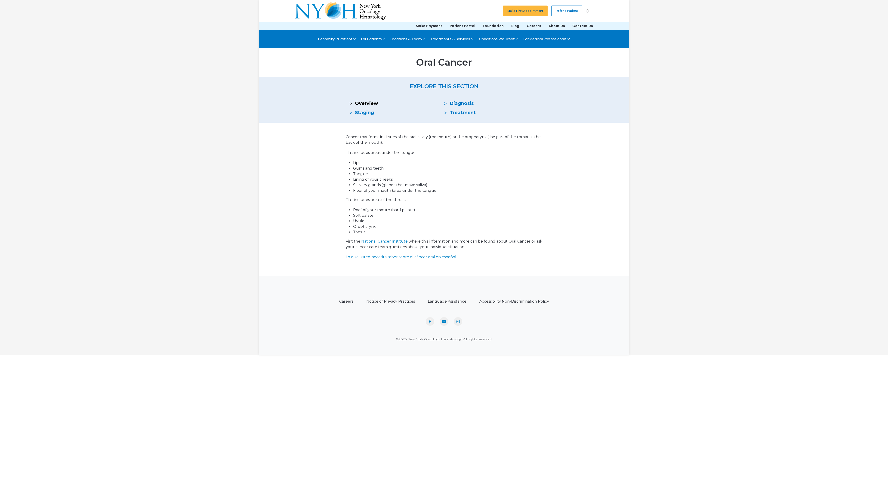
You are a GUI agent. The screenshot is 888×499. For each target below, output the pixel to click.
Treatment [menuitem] (463, 112)
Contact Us (582, 26)
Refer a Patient (567, 10)
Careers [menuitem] (346, 301)
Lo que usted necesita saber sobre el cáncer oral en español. (401, 257)
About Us (557, 26)
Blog (515, 26)
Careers (534, 26)
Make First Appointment (525, 10)
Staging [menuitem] (364, 112)
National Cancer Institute (384, 241)
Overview (366, 103)
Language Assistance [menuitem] (447, 301)
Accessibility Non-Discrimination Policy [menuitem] (514, 301)
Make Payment (429, 26)
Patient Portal (462, 26)
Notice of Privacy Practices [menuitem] (390, 301)
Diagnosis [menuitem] (462, 103)
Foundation (493, 26)
